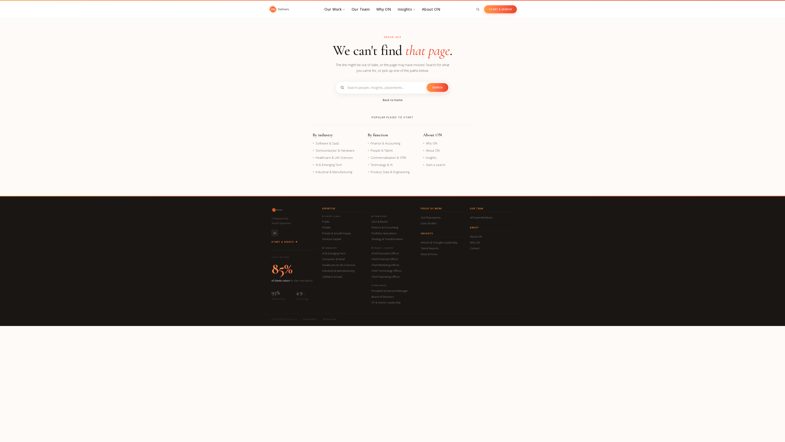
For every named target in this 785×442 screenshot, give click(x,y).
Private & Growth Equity (336, 233)
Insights (405, 9)
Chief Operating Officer (385, 277)
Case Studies (428, 223)
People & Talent (382, 150)
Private (326, 227)
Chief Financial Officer (384, 259)
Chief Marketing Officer (385, 265)
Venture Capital (331, 239)
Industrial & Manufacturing (334, 172)
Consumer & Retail (333, 259)
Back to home (393, 100)
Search (437, 87)
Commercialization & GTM (388, 158)
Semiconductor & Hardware (335, 150)
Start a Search (500, 9)
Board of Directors (382, 297)
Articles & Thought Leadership (439, 242)
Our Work (333, 9)
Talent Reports (429, 248)
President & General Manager (389, 291)
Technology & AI (381, 165)
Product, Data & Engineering (390, 172)
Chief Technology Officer (386, 271)
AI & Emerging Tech (329, 165)
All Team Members (481, 217)
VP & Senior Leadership (386, 302)
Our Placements (431, 217)
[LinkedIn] (274, 233)
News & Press (429, 254)
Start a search (435, 165)
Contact (474, 248)
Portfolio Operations (383, 233)
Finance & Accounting (385, 143)
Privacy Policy (310, 319)
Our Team (361, 9)
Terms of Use (329, 319)
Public (326, 221)
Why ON (383, 9)
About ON (431, 9)
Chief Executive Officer (385, 253)
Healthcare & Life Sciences (334, 158)
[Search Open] (477, 9)
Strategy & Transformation (387, 239)
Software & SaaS (327, 143)
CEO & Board (379, 221)
